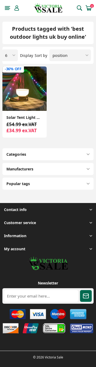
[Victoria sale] (48, 268)
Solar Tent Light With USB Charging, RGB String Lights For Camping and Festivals (24, 117)
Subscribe (86, 296)
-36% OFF (13, 68)
